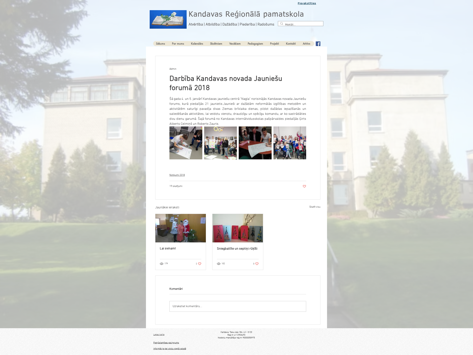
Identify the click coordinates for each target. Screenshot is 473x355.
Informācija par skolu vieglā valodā (169, 348)
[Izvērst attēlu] (185, 142)
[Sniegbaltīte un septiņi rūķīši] (237, 228)
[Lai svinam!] (180, 228)
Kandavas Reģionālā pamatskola (246, 14)
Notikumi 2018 (177, 175)
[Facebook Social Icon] (318, 43)
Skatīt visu (314, 207)
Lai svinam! (168, 249)
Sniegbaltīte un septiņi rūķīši (237, 249)
